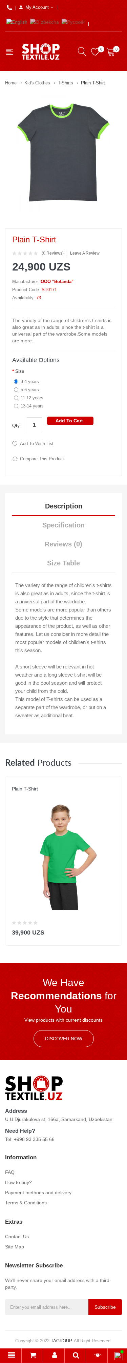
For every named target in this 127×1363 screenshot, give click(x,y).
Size (19, 371)
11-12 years (32, 397)
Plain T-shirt (93, 82)
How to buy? (18, 1182)
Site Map (14, 1246)
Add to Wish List (37, 443)
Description (63, 506)
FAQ (10, 1172)
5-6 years (30, 389)
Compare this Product (42, 458)
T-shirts (65, 82)
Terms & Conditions (26, 1202)
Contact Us (17, 1236)
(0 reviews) (53, 253)
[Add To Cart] (112, 931)
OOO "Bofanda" (57, 281)
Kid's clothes (37, 82)
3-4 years (30, 381)
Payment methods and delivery (38, 1192)
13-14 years (32, 405)
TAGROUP (61, 1340)
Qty (16, 425)
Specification (63, 525)
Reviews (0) (63, 544)
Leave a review (85, 253)
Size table (63, 563)
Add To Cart (69, 420)
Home (11, 82)
